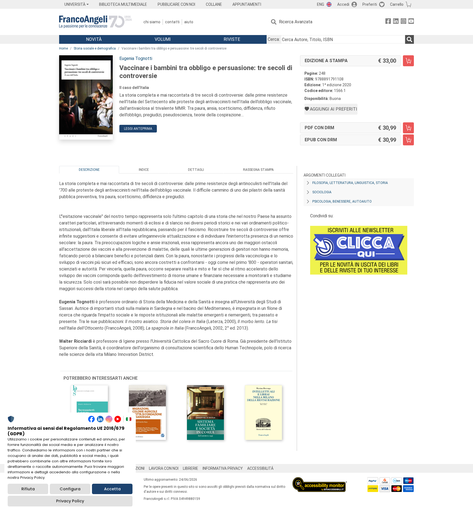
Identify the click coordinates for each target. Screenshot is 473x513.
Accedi (343, 4)
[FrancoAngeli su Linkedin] (396, 22)
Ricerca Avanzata (295, 21)
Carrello (396, 4)
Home (63, 48)
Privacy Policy (70, 501)
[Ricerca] (409, 39)
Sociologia (321, 192)
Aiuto (188, 22)
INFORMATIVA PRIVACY (223, 468)
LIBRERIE (190, 468)
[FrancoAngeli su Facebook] (388, 22)
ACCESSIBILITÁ (260, 468)
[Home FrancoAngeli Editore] (95, 22)
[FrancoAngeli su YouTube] (411, 22)
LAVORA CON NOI (163, 468)
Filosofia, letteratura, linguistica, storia (350, 183)
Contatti (172, 22)
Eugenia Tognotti (135, 58)
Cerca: (274, 39)
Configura (70, 489)
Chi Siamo (151, 22)
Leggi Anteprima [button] (138, 129)
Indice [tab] (144, 170)
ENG (320, 4)
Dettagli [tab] (196, 170)
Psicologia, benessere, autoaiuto (342, 201)
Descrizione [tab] (89, 170)
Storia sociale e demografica (95, 48)
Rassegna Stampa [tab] (258, 170)
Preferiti (369, 4)
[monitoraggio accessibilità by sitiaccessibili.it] (319, 480)
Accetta (112, 489)
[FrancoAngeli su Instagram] (403, 22)
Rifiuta (28, 489)
